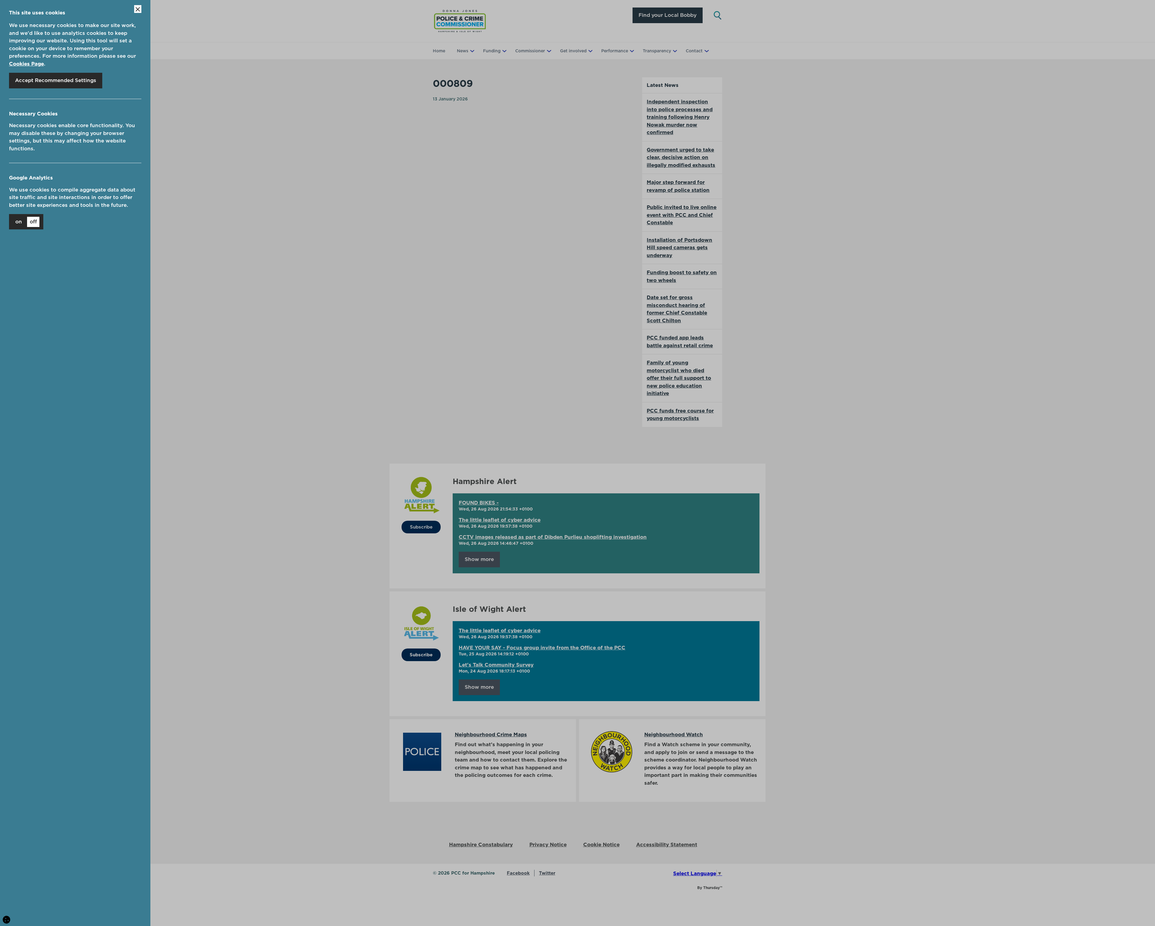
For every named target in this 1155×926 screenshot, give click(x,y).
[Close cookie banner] (137, 9)
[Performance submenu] (631, 51)
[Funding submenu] (504, 51)
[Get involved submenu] (590, 51)
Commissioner (530, 51)
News (462, 51)
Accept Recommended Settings (55, 80)
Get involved (573, 51)
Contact (694, 51)
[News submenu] (471, 51)
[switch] (26, 221)
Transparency (657, 51)
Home (439, 51)
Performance (614, 51)
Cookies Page (26, 63)
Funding (491, 51)
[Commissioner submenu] (548, 51)
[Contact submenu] (706, 51)
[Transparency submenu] (674, 51)
